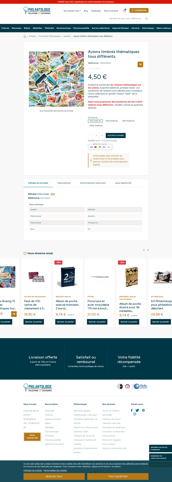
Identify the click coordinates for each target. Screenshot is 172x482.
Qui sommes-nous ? (72, 11)
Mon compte (108, 444)
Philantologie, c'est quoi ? (86, 415)
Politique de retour (111, 419)
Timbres (49, 415)
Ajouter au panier (116, 135)
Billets (48, 423)
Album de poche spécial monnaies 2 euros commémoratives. (38, 304)
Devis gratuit (108, 435)
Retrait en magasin (111, 440)
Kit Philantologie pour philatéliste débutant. (132, 304)
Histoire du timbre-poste (86, 427)
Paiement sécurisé (111, 423)
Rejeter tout (54, 476)
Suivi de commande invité (114, 448)
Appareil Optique (53, 419)
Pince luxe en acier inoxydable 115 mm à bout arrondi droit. (69, 304)
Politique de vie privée (84, 435)
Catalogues (96, 11)
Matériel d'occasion (54, 444)
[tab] (38, 183)
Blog (86, 11)
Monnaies (50, 410)
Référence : (93, 63)
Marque (32, 194)
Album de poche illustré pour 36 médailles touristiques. (100, 307)
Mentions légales (82, 410)
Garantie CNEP (81, 431)
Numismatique (52, 431)
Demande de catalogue (113, 427)
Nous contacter (111, 11)
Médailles (49, 427)
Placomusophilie (53, 440)
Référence (34, 198)
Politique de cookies (33, 470)
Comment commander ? (114, 431)
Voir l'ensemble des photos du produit (56, 111)
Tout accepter (117, 476)
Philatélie (49, 435)
